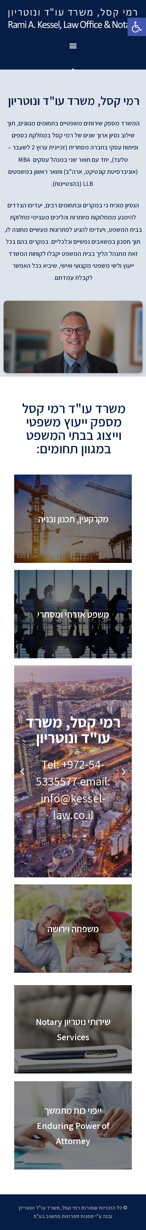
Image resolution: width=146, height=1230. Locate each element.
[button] (73, 46)
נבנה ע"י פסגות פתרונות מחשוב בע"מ (73, 1216)
